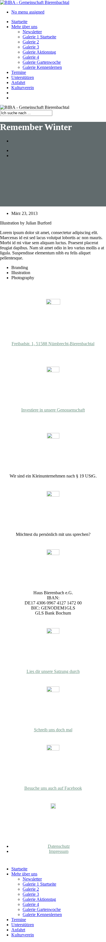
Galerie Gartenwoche (42, 909)
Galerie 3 (31, 894)
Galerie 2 (31, 889)
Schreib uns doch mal (53, 729)
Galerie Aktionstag (39, 899)
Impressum (58, 851)
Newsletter (32, 879)
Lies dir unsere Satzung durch (53, 671)
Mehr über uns (24, 873)
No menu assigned (27, 12)
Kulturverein (22, 934)
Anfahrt (18, 929)
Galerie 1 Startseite (39, 884)
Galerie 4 (31, 904)
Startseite (19, 868)
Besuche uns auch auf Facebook (53, 788)
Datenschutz (59, 846)
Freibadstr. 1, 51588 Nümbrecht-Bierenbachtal (53, 343)
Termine (18, 919)
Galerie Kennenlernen (42, 914)
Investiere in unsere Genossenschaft (53, 410)
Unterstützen (22, 924)
